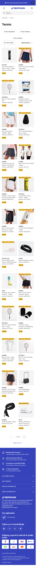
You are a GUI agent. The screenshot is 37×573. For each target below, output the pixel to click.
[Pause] (32, 2)
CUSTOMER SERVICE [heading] (8, 476)
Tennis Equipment (9, 31)
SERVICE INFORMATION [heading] (9, 486)
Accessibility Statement (9, 553)
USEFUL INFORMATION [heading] (8, 491)
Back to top (16, 443)
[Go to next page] (24, 437)
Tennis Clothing (25, 31)
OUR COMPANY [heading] (6, 481)
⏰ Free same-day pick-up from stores (16, 2)
